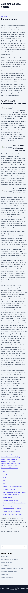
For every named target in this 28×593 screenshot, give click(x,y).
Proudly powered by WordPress (8, 588)
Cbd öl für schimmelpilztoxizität (12, 487)
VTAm (5, 474)
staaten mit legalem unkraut (9, 459)
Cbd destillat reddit (6, 562)
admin (3, 22)
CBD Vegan (4, 16)
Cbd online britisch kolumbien (12, 508)
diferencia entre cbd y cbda (9, 466)
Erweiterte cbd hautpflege (9, 571)
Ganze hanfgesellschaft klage (10, 560)
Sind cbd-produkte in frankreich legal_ (12, 568)
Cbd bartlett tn (5, 557)
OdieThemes (14, 589)
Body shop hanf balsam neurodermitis (14, 503)
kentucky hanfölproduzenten (9, 468)
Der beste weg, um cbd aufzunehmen (14, 506)
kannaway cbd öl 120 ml (8, 461)
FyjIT (4, 480)
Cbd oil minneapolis (7, 577)
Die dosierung (5, 565)
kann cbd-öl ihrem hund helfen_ (10, 457)
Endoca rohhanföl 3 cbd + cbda (12, 514)
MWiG (5, 477)
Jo (4, 483)
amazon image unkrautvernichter (11, 463)
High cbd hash (7, 497)
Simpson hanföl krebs (9, 489)
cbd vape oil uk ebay (7, 455)
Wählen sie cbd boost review (11, 511)
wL (4, 471)
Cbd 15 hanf (4, 574)
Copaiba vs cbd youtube (10, 500)
